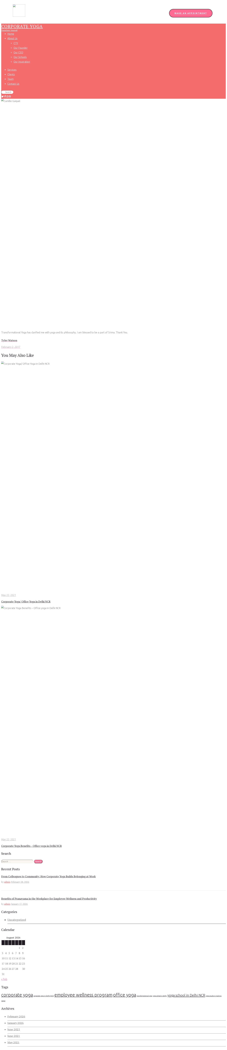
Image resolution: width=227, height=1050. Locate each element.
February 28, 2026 (20, 881)
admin (7, 881)
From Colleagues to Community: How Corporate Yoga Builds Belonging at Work (48, 876)
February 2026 (16, 1016)
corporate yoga (17, 994)
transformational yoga (144, 996)
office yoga (124, 994)
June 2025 (13, 1029)
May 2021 (13, 1042)
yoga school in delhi (160, 996)
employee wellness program (83, 994)
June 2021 (13, 1036)
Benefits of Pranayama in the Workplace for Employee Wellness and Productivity (49, 898)
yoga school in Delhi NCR (186, 995)
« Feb (4, 979)
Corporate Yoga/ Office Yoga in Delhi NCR (25, 601)
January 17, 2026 (19, 904)
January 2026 (15, 1023)
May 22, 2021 (8, 595)
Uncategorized (16, 920)
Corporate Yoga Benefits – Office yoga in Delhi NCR (31, 846)
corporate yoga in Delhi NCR (44, 996)
